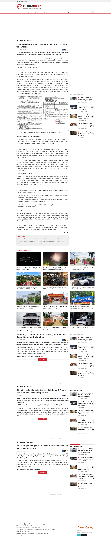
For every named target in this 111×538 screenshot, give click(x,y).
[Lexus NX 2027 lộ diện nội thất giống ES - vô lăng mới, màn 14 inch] (28, 259)
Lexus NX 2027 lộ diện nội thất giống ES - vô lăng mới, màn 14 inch (28, 268)
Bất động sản (34, 12)
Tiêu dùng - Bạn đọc (68, 12)
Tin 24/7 (59, 12)
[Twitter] (65, 50)
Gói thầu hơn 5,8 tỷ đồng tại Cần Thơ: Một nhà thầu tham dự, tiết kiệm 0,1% (82, 268)
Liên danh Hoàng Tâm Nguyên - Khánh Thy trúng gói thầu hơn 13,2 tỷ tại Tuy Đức (27, 287)
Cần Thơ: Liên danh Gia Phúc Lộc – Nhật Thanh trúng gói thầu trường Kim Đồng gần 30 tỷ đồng (81, 308)
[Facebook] (63, 50)
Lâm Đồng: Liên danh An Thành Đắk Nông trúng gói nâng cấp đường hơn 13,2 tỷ (86, 125)
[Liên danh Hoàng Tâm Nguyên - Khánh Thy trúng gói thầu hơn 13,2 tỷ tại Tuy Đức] (28, 279)
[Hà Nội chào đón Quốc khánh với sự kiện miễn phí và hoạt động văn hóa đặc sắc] (55, 259)
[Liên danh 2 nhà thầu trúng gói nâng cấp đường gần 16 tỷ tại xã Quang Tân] (73, 116)
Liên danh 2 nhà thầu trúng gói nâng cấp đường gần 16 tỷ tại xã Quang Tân (85, 116)
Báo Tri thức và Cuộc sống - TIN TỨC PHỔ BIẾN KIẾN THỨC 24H (28, 6)
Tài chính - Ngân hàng (22, 12)
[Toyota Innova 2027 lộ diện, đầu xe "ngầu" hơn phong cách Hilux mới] (73, 98)
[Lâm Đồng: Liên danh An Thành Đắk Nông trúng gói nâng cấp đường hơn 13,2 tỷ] (73, 124)
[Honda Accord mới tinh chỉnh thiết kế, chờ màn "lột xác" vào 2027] (73, 107)
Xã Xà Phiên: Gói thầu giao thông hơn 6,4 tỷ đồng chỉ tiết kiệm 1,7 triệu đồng (27, 307)
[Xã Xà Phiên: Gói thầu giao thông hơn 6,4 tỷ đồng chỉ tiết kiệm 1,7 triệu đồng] (28, 298)
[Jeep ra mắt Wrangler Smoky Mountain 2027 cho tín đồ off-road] (73, 133)
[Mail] (68, 50)
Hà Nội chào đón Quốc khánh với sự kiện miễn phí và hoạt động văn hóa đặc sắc (55, 268)
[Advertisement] (55, 25)
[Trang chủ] (17, 40)
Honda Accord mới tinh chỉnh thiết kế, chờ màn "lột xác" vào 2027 (86, 107)
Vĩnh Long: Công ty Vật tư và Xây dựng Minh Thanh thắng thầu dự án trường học (39, 238)
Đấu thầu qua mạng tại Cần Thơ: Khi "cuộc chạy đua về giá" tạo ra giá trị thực (38, 243)
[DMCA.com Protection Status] (82, 534)
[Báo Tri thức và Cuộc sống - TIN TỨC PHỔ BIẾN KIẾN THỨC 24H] (86, 527)
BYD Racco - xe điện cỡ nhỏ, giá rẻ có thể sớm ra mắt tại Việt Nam (82, 328)
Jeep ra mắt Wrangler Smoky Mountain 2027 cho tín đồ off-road (86, 133)
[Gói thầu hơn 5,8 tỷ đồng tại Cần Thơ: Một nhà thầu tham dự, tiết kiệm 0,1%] (82, 259)
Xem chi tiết (42, 359)
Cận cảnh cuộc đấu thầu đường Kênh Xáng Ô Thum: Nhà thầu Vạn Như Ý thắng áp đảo (41, 241)
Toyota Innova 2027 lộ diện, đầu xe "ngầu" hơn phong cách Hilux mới (85, 99)
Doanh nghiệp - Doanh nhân (47, 12)
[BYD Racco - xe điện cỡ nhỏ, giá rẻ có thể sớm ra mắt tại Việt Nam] (82, 319)
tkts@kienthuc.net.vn (24, 535)
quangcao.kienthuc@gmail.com (87, 532)
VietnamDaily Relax (81, 12)
